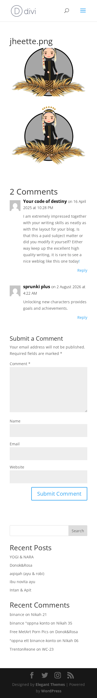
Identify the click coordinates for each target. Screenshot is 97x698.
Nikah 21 (39, 614)
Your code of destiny (45, 201)
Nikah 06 (70, 640)
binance (17, 614)
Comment (20, 363)
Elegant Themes (50, 684)
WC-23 (48, 649)
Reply (82, 270)
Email (15, 443)
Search (78, 530)
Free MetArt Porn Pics (29, 631)
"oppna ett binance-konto (33, 640)
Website (17, 467)
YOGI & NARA (22, 556)
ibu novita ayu (22, 581)
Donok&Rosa (21, 565)
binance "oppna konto (30, 623)
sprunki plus (36, 287)
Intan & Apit (20, 590)
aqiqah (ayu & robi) (27, 573)
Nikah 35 (64, 623)
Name (15, 421)
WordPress (51, 690)
